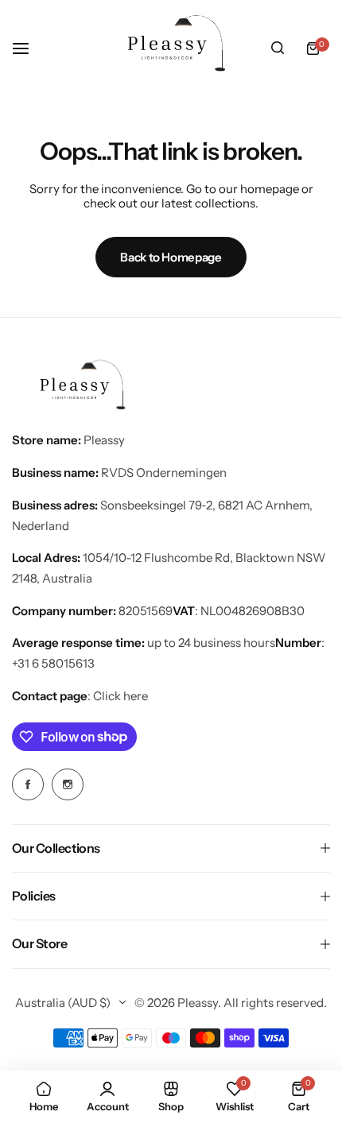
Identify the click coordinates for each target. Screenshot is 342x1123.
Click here (120, 695)
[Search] (277, 48)
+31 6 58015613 (53, 663)
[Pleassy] (171, 48)
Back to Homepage (170, 257)
